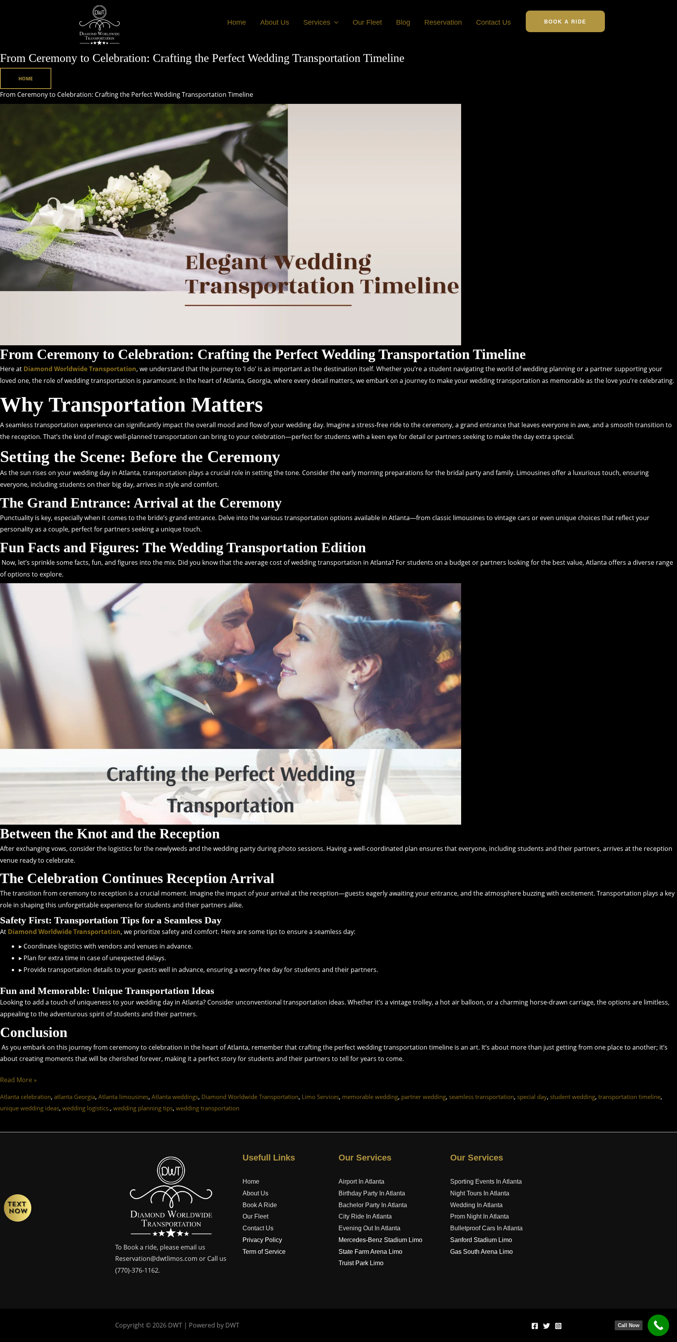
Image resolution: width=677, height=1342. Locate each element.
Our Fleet (367, 22)
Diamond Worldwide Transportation (80, 369)
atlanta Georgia (74, 1097)
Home (236, 22)
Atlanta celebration (25, 1097)
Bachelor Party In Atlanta (372, 1205)
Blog (403, 22)
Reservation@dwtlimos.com (156, 1258)
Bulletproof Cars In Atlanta (486, 1228)
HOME (25, 78)
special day (532, 1097)
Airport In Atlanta (361, 1181)
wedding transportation (207, 1108)
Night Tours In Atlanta (479, 1193)
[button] (334, 22)
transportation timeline (629, 1097)
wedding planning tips (143, 1108)
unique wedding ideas (29, 1108)
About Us (274, 22)
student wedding (572, 1097)
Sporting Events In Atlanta (486, 1181)
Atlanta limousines (123, 1097)
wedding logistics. (86, 1108)
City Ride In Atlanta (365, 1216)
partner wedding (423, 1097)
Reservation (443, 22)
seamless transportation (481, 1097)
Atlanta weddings (175, 1097)
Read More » (18, 1079)
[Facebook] (534, 1325)
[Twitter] (546, 1325)
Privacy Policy (262, 1240)
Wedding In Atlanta (476, 1205)
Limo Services (320, 1097)
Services (316, 22)
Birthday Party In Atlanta (371, 1193)
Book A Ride (260, 1205)
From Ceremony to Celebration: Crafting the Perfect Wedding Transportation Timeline (202, 57)
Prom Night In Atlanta (479, 1216)
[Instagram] (558, 1325)
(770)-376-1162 (136, 1270)
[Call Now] (658, 1325)
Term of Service (264, 1251)
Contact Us (493, 22)
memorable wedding (370, 1097)
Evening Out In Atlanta (369, 1228)
